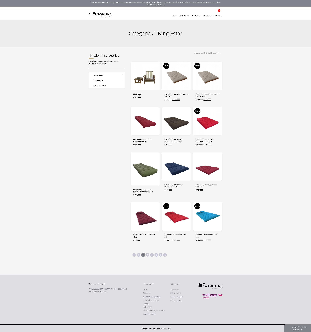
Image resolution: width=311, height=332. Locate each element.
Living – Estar (184, 15)
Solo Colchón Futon (151, 300)
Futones (146, 293)
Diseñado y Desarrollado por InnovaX (155, 328)
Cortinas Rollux (149, 314)
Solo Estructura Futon (152, 296)
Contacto (217, 15)
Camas (146, 303)
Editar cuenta (175, 300)
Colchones (147, 307)
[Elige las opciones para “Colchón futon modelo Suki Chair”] (158, 249)
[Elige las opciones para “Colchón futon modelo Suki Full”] (189, 249)
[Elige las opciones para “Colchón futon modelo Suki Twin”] (220, 249)
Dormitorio (196, 15)
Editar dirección (176, 296)
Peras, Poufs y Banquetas (154, 310)
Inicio (174, 15)
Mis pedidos (175, 293)
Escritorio (174, 289)
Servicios (207, 15)
